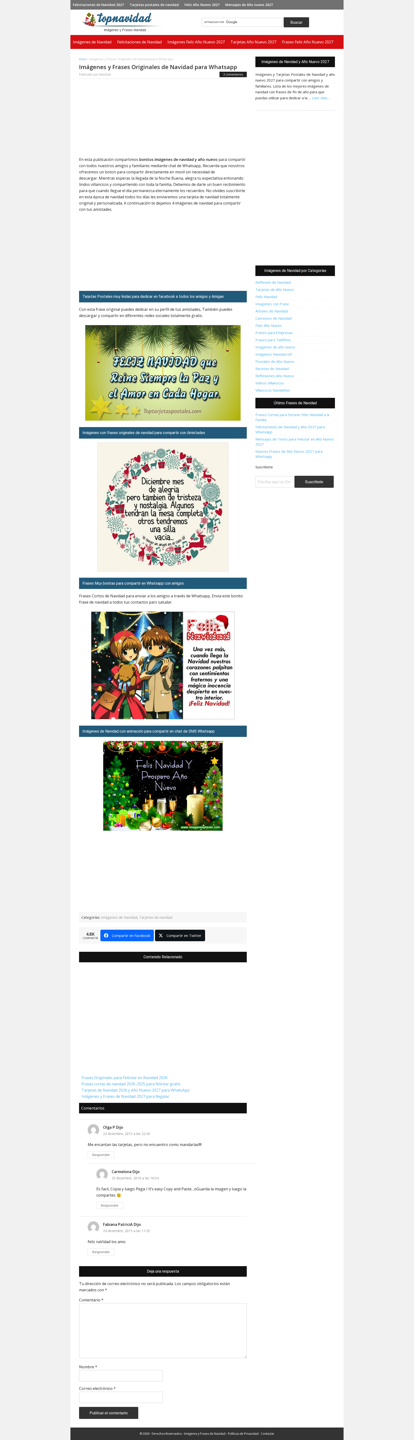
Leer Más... (321, 97)
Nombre (88, 1366)
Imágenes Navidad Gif (273, 354)
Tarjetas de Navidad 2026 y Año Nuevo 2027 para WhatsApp (135, 1090)
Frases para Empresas (274, 332)
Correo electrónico (97, 1388)
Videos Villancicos (269, 383)
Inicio (82, 59)
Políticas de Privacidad (243, 1434)
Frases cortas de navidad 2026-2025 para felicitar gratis (130, 1084)
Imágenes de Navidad (119, 917)
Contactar (267, 1434)
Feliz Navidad (266, 296)
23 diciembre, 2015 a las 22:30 (126, 1133)
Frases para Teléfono (273, 339)
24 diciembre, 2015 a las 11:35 (126, 1230)
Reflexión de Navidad (273, 282)
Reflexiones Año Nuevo (274, 375)
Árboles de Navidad (271, 311)
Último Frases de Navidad (295, 403)
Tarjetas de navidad (155, 917)
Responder (101, 1154)
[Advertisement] (163, 119)
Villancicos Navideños (272, 390)
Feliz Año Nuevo (268, 325)
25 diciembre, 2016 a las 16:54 (135, 1178)
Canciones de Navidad (273, 318)
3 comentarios (233, 74)
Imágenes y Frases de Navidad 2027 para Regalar (125, 1096)
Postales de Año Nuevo (274, 361)
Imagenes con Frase (272, 303)
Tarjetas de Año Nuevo (274, 289)
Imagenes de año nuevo (275, 347)
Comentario (91, 1300)
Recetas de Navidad (272, 368)
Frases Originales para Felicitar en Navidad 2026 (124, 1077)
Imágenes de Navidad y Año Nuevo (124, 22)
